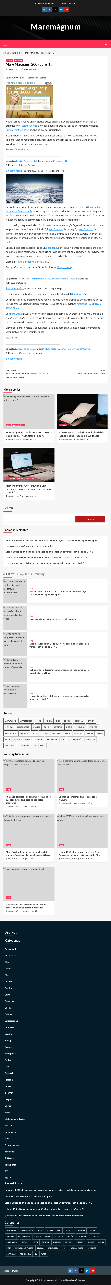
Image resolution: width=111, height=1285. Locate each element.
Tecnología (30, 478)
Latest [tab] (10, 574)
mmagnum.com (14, 69)
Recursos (90, 739)
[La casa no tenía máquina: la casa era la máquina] (15, 612)
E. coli (27, 278)
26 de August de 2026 (79, 859)
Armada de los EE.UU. (26, 349)
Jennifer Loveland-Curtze (63, 278)
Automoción (26, 721)
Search (8, 508)
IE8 (33, 161)
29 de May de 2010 (29, 439)
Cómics (36, 727)
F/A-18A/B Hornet (65, 349)
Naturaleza (52, 739)
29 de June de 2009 (31, 69)
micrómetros (56, 229)
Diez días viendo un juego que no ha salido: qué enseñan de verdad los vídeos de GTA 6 (49, 551)
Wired (13, 337)
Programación (75, 739)
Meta (7, 739)
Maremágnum (55, 26)
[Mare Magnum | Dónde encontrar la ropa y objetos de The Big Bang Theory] (28, 411)
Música (39, 739)
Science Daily (40, 261)
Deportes (58, 727)
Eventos (93, 727)
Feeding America (24, 161)
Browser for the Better (17, 129)
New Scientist (23, 261)
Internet (10, 60)
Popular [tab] (23, 574)
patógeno (51, 247)
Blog (31, 588)
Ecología (81, 727)
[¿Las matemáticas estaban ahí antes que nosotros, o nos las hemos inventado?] (15, 689)
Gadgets (24, 733)
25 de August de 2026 (26, 911)
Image (72, 3)
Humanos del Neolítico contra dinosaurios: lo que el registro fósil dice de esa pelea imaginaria (53, 540)
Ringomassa (64, 267)
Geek (8, 425)
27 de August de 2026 (26, 806)
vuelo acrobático (82, 349)
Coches (67, 721)
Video (63, 3)
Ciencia (48, 721)
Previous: (29, 373)
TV (22, 425)
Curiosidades (23, 727)
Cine (58, 721)
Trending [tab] (38, 574)
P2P (62, 739)
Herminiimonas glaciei (40, 278)
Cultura (9, 727)
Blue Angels (50, 349)
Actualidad (11, 478)
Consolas (79, 721)
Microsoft (58, 161)
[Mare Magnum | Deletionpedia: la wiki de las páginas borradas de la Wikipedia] (82, 411)
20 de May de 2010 (82, 439)
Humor (67, 733)
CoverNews (65, 1280)
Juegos (89, 733)
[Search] (106, 43)
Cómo (46, 727)
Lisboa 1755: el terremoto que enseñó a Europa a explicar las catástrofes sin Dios (46, 557)
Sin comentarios (15, 170)
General (44, 733)
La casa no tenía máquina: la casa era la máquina (29, 546)
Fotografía (10, 733)
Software (18, 60)
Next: (91, 371)
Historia (56, 733)
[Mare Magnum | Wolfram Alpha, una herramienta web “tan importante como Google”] (28, 465)
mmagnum (11, 806)
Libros (100, 733)
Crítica (91, 721)
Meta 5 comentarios (23, 739)
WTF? (42, 745)
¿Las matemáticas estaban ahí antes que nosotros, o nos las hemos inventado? (45, 563)
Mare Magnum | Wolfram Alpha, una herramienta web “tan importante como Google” (28, 489)
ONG (66, 161)
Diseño (69, 727)
